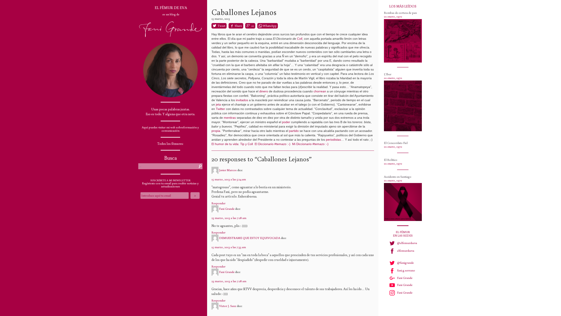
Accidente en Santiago (397, 177)
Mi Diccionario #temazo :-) (310, 144)
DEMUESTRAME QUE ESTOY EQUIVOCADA (249, 238)
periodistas (333, 139)
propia (215, 131)
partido (294, 131)
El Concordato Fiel (396, 143)
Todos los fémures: (170, 144)
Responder (218, 203)
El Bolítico (390, 160)
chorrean (320, 91)
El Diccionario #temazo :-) (272, 144)
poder (286, 122)
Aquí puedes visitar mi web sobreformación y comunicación (170, 129)
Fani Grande (226, 208)
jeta (218, 104)
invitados (242, 100)
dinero (263, 91)
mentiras (230, 117)
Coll (299, 38)
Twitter (220, 109)
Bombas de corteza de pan (400, 13)
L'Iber (387, 74)
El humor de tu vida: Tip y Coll (232, 144)
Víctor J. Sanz (227, 306)
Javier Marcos (228, 170)
